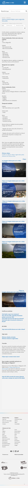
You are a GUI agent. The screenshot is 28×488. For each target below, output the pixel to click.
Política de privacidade (19, 454)
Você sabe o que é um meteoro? (10, 314)
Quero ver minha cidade (6, 420)
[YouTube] (11, 451)
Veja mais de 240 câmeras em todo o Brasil (13, 329)
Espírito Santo (17, 432)
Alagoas (3, 431)
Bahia (3, 434)
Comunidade (17, 424)
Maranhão (4, 435)
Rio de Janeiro (5, 442)
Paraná (16, 439)
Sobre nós (4, 419)
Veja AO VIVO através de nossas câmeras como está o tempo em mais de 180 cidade (13, 377)
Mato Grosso (4, 437)
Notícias (16, 420)
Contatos (4, 424)
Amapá (3, 432)
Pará (15, 435)
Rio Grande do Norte (6, 443)
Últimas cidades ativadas (9, 337)
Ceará (16, 429)
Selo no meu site (5, 422)
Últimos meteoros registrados (10, 338)
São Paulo (16, 443)
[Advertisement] (14, 274)
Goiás (16, 434)
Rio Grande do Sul (5, 445)
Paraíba (16, 437)
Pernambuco (17, 440)
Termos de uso (5, 454)
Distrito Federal (17, 431)
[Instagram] (13, 451)
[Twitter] (18, 451)
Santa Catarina (17, 442)
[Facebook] (15, 451)
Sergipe (16, 445)
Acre (3, 429)
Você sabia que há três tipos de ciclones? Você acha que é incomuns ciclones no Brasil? (13, 320)
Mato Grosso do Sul (6, 439)
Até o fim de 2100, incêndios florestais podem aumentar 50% (12, 316)
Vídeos (16, 422)
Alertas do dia (9, 25)
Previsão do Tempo (20, 25)
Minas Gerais (4, 440)
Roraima (4, 446)
